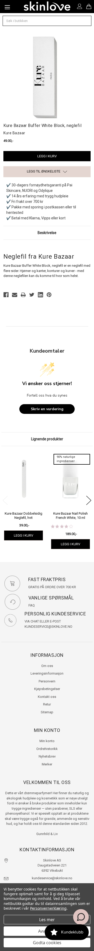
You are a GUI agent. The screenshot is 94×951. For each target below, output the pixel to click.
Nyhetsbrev (47, 756)
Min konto (47, 741)
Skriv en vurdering (47, 409)
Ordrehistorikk (47, 749)
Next (89, 500)
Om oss (47, 666)
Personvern (47, 681)
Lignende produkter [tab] (47, 439)
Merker (47, 764)
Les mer (47, 919)
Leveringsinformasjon (47, 673)
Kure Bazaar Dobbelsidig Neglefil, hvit (23, 515)
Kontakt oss (47, 697)
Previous (5, 500)
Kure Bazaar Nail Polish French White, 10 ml (70, 515)
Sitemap (47, 712)
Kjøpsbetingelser (47, 689)
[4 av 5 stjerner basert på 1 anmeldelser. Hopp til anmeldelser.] (63, 526)
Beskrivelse (47, 233)
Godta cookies (47, 943)
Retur (47, 704)
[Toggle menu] (6, 6)
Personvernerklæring (48, 908)
